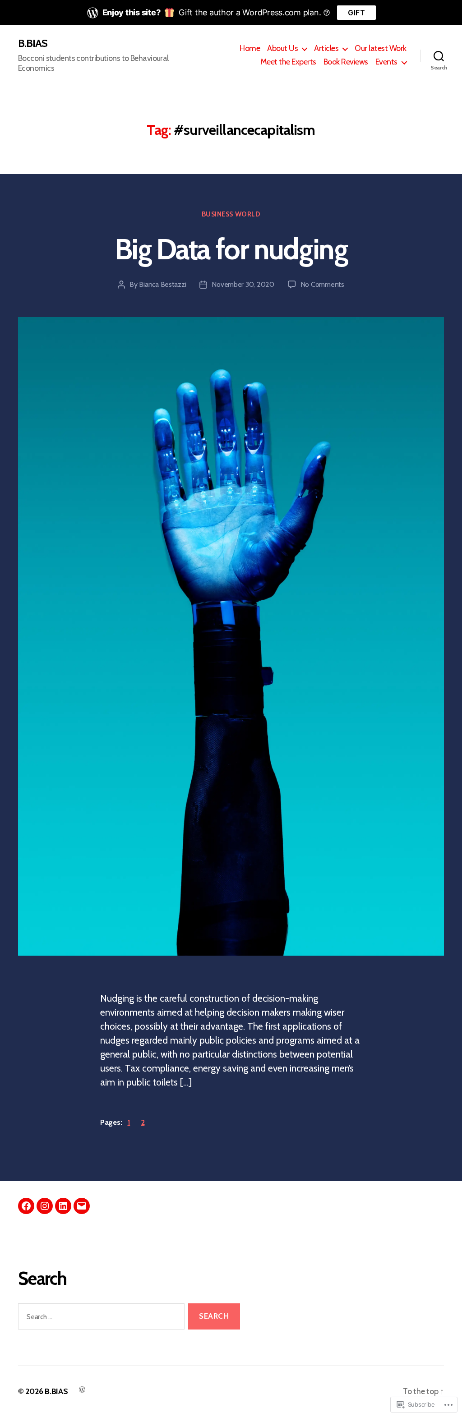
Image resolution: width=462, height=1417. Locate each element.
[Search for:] (99, 1318)
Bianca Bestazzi (162, 284)
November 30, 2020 (243, 284)
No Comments (322, 284)
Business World (231, 214)
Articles (326, 48)
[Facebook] (26, 1206)
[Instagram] (45, 1206)
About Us (282, 48)
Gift (356, 12)
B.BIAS (32, 43)
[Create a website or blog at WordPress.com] (82, 1388)
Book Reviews (345, 62)
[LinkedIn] (63, 1206)
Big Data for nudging (231, 249)
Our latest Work (381, 48)
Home (250, 48)
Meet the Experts (288, 62)
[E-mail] (82, 1206)
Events (386, 62)
